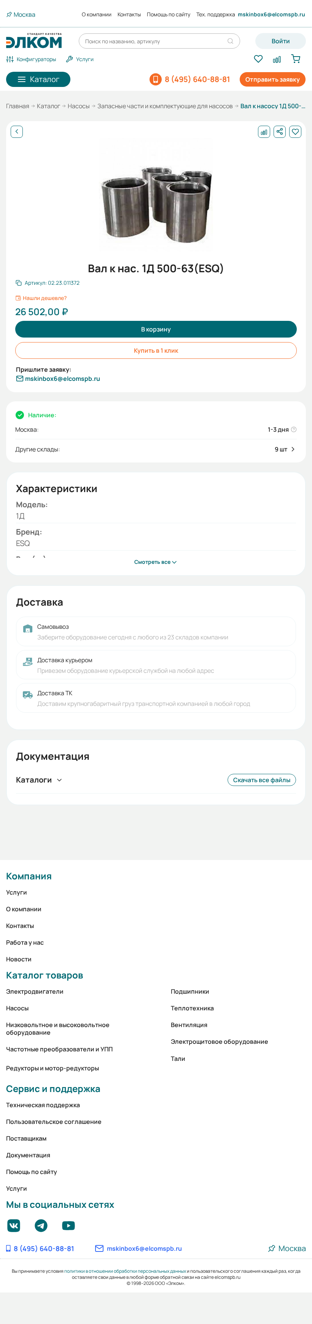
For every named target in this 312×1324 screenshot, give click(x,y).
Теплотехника (192, 1008)
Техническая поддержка (43, 1105)
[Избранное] (258, 59)
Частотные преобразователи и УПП (59, 1049)
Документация (28, 1155)
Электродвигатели (35, 991)
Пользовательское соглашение (54, 1121)
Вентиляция (189, 1025)
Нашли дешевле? (45, 298)
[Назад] (17, 132)
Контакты (129, 14)
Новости (19, 959)
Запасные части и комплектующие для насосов (165, 106)
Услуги (16, 892)
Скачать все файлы (261, 780)
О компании (96, 14)
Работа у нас (25, 942)
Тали (178, 1058)
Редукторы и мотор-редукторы (52, 1068)
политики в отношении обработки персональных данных (125, 1271)
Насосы (79, 106)
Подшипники (190, 991)
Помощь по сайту (168, 14)
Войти (281, 41)
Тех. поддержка (215, 14)
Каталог (48, 106)
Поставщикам (26, 1138)
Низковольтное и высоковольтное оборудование (58, 1028)
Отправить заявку (272, 79)
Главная (17, 106)
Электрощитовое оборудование (219, 1041)
